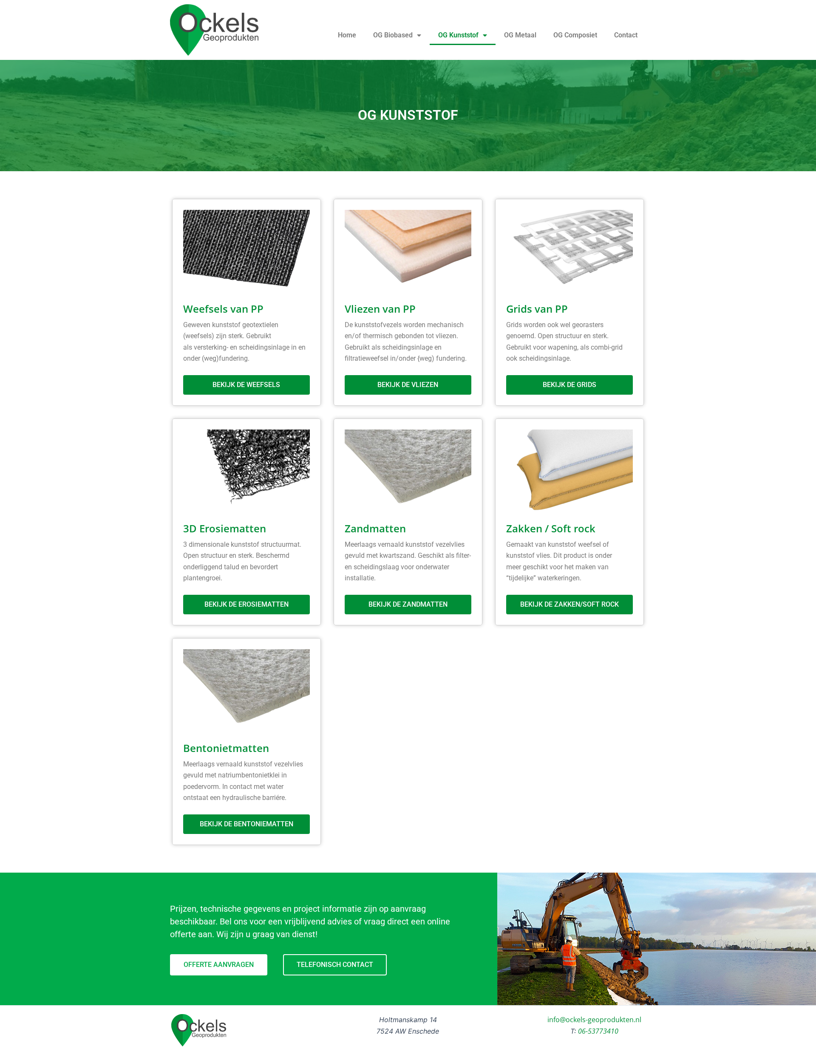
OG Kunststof (458, 35)
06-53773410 (598, 1031)
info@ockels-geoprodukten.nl (594, 1019)
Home (347, 35)
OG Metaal (520, 35)
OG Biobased (393, 35)
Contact (626, 35)
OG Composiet (575, 35)
